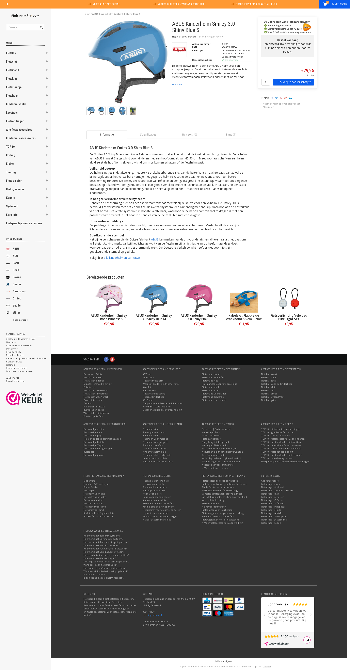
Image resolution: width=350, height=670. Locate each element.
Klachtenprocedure (16, 368)
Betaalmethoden (15, 355)
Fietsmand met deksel (214, 400)
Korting (10, 155)
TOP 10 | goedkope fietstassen (277, 432)
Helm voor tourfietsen (214, 506)
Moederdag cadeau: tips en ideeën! (221, 461)
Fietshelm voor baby (94, 496)
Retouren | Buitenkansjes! (216, 429)
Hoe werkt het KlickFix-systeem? (100, 545)
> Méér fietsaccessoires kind (98, 516)
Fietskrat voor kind (93, 509)
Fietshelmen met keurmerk (158, 461)
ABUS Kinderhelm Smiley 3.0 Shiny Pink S (199, 317)
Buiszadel (88, 451)
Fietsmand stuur (211, 390)
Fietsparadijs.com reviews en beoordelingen (285, 461)
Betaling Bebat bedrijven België (160, 516)
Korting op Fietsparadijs (214, 445)
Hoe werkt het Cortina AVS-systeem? (103, 538)
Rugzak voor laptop (93, 409)
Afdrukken (268, 106)
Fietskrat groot (269, 393)
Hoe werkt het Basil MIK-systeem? (101, 535)
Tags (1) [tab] (231, 134)
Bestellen (109, 332)
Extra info (12, 214)
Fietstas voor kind (92, 500)
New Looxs (19, 291)
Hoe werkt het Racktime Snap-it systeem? (105, 542)
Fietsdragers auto (270, 483)
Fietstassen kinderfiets (95, 393)
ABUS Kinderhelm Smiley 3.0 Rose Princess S (109, 317)
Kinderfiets (89, 480)
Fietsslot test (149, 390)
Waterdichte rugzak (94, 406)
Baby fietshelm (151, 435)
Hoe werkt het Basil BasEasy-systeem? (103, 551)
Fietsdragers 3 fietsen (272, 500)
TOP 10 (10, 146)
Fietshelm (12, 95)
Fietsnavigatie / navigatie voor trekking (223, 513)
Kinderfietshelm (16, 104)
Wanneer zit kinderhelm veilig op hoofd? (105, 571)
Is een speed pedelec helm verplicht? (103, 577)
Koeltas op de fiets (93, 416)
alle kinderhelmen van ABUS (122, 258)
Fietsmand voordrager (214, 393)
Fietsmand (12, 70)
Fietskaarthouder (211, 438)
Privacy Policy (13, 351)
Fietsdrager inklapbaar (273, 506)
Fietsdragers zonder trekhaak (277, 490)
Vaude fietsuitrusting (213, 500)
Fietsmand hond (211, 374)
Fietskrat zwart (269, 374)
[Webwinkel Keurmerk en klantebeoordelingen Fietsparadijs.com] (31, 398)
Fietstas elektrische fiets (156, 480)
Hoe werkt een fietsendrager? (99, 558)
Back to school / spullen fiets (98, 513)
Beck (16, 270)
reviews (267, 666)
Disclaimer (12, 348)
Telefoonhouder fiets (213, 454)
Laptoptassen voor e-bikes (157, 513)
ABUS (16, 248)
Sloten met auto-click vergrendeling (162, 409)
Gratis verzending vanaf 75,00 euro (256, 4)
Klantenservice (14, 361)
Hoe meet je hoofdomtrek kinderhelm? (104, 568)
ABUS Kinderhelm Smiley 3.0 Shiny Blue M (154, 317)
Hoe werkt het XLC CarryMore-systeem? (105, 548)
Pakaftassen (89, 387)
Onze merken (14, 238)
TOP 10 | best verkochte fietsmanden (281, 454)
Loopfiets (12, 112)
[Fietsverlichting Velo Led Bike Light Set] (288, 298)
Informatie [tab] (107, 134)
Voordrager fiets (211, 432)
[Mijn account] (7, 3)
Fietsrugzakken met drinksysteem (220, 519)
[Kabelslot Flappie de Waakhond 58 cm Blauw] (243, 298)
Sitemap (10, 364)
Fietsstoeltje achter (93, 429)
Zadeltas (88, 403)
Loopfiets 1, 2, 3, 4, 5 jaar (96, 483)
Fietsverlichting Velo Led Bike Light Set (288, 317)
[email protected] (152, 615)
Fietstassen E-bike (93, 374)
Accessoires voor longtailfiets (217, 464)
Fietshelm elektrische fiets (157, 454)
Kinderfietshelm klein (154, 451)
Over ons (11, 342)
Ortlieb (17, 298)
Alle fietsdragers (270, 480)
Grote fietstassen (92, 400)
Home (86, 13)
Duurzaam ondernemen (19, 371)
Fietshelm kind (151, 429)
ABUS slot (148, 400)
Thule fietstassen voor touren (218, 487)
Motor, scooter (15, 189)
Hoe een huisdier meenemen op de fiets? (106, 555)
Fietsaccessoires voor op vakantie (220, 480)
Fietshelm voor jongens (155, 441)
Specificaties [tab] (148, 134)
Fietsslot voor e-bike (154, 483)
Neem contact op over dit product (281, 103)
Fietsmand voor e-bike (155, 487)
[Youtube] (112, 359)
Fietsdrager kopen (271, 522)
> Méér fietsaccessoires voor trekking (222, 522)
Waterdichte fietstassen (96, 413)
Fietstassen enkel (92, 377)
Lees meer (177, 84)
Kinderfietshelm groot (154, 448)
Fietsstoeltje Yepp (93, 445)
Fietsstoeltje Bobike (94, 441)
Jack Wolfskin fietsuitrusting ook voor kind (224, 496)
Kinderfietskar (91, 487)
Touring (11, 172)
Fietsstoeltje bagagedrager (97, 448)
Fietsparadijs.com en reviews (24, 223)
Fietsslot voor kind (93, 503)
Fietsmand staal (210, 387)
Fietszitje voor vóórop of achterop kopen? (106, 561)
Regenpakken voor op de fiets (218, 516)
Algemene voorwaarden (19, 345)
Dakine (17, 277)
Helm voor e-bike (152, 493)
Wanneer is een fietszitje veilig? (100, 564)
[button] (47, 53)
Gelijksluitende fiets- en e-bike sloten (163, 403)
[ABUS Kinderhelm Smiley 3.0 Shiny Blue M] (153, 298)
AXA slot (147, 387)
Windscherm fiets (211, 435)
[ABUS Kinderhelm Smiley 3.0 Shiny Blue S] (127, 63)
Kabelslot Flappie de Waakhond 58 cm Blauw (244, 317)
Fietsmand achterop (213, 396)
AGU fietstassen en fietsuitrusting (220, 490)
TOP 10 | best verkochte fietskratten (281, 441)
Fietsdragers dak (270, 493)
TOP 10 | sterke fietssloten (275, 435)
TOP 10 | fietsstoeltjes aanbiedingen (280, 429)
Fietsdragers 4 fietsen (272, 503)
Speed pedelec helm (154, 432)
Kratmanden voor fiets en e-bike (219, 383)
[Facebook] (106, 359)
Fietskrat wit (267, 390)
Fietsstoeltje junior (93, 454)
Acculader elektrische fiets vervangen (222, 451)
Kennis (10, 197)
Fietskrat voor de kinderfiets (276, 383)
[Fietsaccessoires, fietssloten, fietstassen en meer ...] (25, 15)
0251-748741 (12, 377)
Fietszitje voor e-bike (154, 490)
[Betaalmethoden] (207, 600)
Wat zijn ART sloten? (94, 574)
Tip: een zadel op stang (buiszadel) (102, 438)
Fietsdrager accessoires (274, 519)
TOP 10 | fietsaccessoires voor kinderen (283, 438)
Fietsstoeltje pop (92, 435)
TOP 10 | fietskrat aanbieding (277, 451)
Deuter (17, 284)
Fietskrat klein (268, 387)
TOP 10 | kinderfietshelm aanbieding (281, 448)
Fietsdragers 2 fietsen (272, 496)
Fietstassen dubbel (93, 380)
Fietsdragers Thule (271, 509)
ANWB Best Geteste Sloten (157, 406)
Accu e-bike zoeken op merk (158, 506)
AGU (15, 256)
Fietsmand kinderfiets (213, 377)
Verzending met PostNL (106, 4)
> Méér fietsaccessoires (214, 467)
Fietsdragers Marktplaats (274, 516)
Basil (16, 263)
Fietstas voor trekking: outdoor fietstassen (224, 483)
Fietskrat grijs (268, 400)
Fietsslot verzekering (154, 393)
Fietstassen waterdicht (95, 390)
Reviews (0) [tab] (189, 134)
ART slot (147, 374)
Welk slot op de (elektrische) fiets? (161, 383)
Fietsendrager (15, 121)
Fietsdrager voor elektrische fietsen (162, 509)
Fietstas (11, 53)
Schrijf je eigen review (211, 36)
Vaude (17, 305)
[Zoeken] (41, 25)
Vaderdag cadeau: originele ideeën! (221, 458)
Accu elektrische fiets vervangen (219, 448)
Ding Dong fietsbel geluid (215, 441)
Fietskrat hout (268, 377)
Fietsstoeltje (14, 87)
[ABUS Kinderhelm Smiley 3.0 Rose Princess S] (109, 298)
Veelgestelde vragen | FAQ (20, 338)
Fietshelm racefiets (153, 445)
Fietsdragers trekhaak (273, 487)
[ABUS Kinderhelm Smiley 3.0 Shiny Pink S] (198, 298)
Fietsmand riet (210, 380)
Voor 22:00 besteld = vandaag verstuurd (181, 4)
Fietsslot (11, 61)
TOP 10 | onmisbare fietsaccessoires (281, 445)
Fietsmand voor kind (94, 506)
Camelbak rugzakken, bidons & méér (222, 493)
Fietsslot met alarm (153, 380)
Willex (16, 312)
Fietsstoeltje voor (92, 432)
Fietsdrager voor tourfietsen (217, 509)
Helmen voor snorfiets (155, 458)
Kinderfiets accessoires (21, 138)
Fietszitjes (88, 490)
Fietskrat (11, 78)
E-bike (10, 163)
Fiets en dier (14, 180)
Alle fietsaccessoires (19, 129)
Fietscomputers (210, 503)
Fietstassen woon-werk (95, 396)
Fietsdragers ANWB (271, 513)
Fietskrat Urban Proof (272, 396)
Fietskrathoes (268, 380)
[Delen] (271, 98)
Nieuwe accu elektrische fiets (158, 503)
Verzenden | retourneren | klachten (26, 358)
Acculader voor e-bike (155, 500)
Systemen (12, 206)
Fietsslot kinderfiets (153, 396)
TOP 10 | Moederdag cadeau (276, 458)
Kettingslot (148, 377)
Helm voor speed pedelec (157, 496)
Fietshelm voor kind (94, 493)
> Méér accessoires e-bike (157, 519)
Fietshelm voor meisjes (155, 438)
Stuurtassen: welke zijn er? (97, 383)
